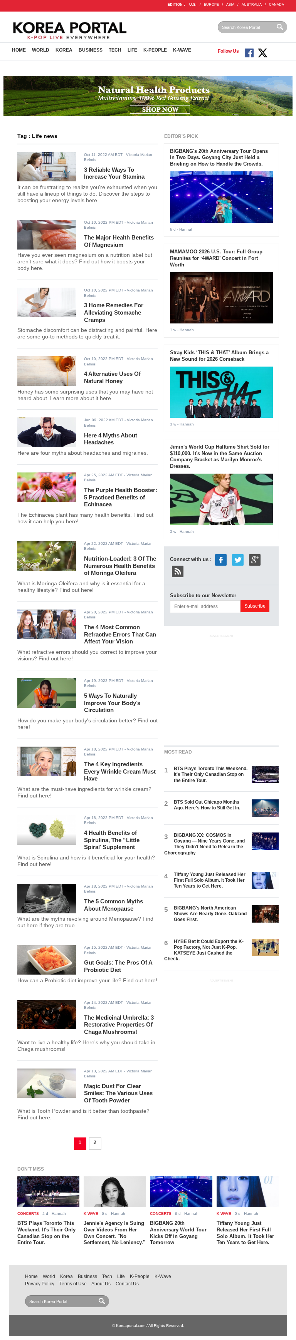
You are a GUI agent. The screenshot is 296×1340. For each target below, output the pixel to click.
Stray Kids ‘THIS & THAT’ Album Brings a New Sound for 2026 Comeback (219, 356)
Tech (115, 50)
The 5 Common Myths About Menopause (113, 905)
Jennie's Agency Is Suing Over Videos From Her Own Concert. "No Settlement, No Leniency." (114, 1233)
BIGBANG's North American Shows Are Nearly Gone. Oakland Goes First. (210, 914)
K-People (155, 50)
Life (132, 50)
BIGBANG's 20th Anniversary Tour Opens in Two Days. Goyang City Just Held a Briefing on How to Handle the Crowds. (219, 157)
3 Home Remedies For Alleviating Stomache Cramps (113, 312)
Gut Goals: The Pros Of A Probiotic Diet (118, 966)
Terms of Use (73, 1283)
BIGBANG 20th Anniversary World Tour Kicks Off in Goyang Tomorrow (178, 1233)
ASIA (230, 5)
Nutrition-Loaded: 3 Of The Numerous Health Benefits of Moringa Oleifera (120, 565)
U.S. (193, 5)
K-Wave (182, 50)
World (40, 50)
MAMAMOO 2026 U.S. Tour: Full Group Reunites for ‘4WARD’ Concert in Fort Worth (216, 258)
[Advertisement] (222, 688)
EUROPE (211, 5)
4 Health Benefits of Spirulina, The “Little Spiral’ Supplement (112, 839)
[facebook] (221, 560)
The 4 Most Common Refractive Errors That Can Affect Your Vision (120, 634)
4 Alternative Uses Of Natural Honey (112, 377)
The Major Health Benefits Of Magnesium (119, 241)
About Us (101, 1283)
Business (91, 50)
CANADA (276, 5)
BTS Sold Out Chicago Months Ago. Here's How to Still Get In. (207, 805)
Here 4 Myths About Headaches (110, 439)
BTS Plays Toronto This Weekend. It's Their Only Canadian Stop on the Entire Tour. (210, 774)
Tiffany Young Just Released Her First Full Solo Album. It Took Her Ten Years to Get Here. (210, 880)
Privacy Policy (39, 1283)
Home (19, 50)
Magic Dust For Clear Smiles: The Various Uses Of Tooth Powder (118, 1093)
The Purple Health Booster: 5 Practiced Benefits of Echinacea (120, 497)
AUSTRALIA (252, 5)
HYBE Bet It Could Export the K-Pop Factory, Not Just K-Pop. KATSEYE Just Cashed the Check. (204, 950)
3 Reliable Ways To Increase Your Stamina (114, 173)
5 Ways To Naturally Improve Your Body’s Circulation (112, 702)
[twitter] (238, 560)
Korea (64, 50)
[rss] (177, 571)
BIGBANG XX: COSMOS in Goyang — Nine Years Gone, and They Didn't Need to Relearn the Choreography (204, 844)
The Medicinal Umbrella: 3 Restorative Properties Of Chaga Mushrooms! (119, 1024)
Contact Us (127, 1283)
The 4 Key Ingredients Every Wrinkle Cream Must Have (120, 771)
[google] (254, 560)
